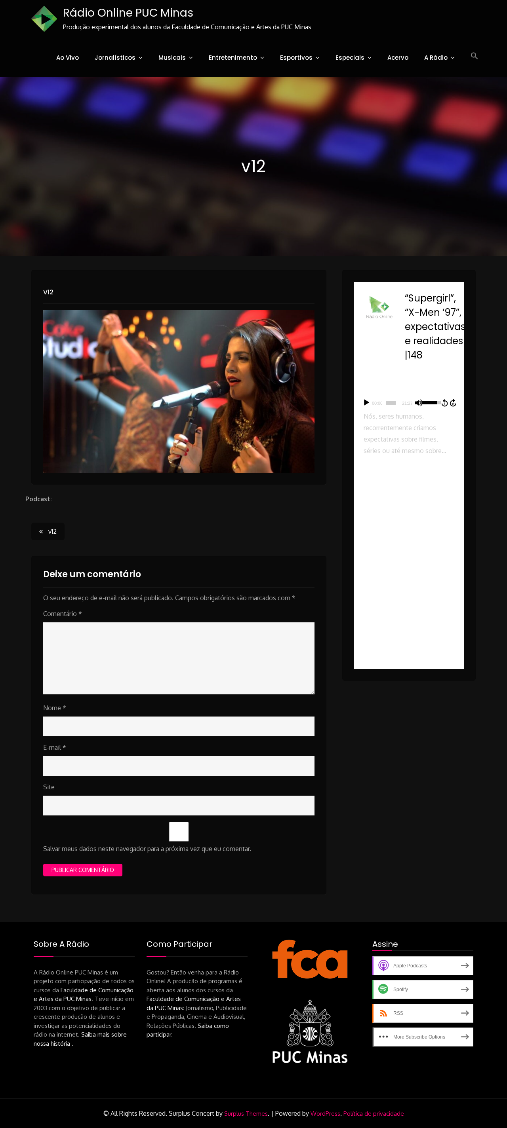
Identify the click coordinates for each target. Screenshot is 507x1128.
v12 (48, 292)
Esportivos (296, 57)
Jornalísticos (115, 57)
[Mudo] (419, 403)
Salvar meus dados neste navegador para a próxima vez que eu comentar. (147, 849)
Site (49, 787)
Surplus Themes (246, 1113)
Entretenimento (233, 57)
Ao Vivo (67, 57)
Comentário (62, 614)
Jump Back (444, 403)
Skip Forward (453, 403)
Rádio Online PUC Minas (128, 13)
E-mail (54, 747)
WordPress (325, 1113)
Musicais (172, 57)
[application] (409, 403)
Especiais (349, 57)
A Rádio (436, 57)
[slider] (391, 403)
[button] (474, 56)
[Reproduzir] (366, 403)
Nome (54, 708)
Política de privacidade (373, 1113)
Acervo (397, 57)
